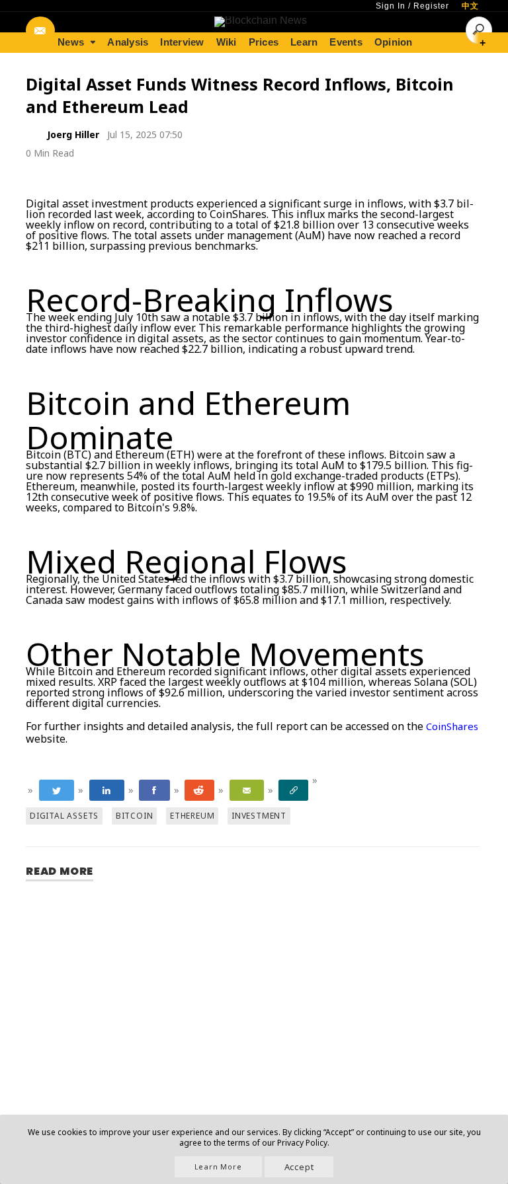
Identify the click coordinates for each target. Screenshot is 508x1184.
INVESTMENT (259, 815)
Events (345, 42)
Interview (182, 42)
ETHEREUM (192, 815)
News (71, 42)
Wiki (226, 42)
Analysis (127, 42)
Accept (299, 1167)
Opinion (393, 42)
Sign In (390, 6)
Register (431, 6)
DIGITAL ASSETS (64, 815)
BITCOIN (134, 815)
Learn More (218, 1166)
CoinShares (452, 726)
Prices (264, 42)
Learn (304, 42)
